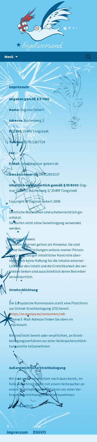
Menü (9, 56)
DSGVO (39, 432)
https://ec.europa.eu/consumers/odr (37, 314)
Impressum (17, 432)
